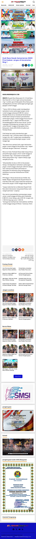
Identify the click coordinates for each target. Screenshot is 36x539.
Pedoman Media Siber (7, 536)
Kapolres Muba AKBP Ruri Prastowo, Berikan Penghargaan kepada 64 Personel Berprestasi (10, 274)
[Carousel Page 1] (9, 453)
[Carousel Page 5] (17, 453)
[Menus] (2, 2)
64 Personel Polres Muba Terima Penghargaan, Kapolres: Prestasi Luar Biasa (25, 274)
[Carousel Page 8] (23, 453)
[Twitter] (16, 249)
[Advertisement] (18, 224)
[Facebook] (13, 249)
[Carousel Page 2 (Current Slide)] (11, 453)
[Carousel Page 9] (25, 453)
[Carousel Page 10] (27, 453)
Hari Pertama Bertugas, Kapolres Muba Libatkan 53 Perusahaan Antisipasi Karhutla (9, 268)
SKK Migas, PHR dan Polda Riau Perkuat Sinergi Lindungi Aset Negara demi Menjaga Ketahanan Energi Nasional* (10, 279)
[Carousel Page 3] (13, 453)
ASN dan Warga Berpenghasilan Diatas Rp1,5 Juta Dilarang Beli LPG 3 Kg (27, 257)
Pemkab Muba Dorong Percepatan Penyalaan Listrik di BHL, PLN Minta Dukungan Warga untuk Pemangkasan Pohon (25, 279)
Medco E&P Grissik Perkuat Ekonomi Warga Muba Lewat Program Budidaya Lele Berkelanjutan (26, 284)
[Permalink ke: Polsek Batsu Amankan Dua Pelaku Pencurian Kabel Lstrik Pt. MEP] (26, 297)
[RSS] (23, 249)
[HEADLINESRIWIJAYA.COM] (18, 2)
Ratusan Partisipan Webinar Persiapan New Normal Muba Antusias (9, 256)
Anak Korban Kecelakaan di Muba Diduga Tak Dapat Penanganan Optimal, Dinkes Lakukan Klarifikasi (10, 284)
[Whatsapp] (32, 65)
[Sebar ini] (23, 65)
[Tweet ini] (26, 65)
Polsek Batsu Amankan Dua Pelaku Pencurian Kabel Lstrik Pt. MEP (25, 268)
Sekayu (10, 65)
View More (18, 376)
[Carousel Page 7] (21, 453)
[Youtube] (19, 249)
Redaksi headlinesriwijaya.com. (23, 536)
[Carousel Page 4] (15, 453)
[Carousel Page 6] (19, 453)
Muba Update (6, 65)
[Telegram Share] (29, 65)
